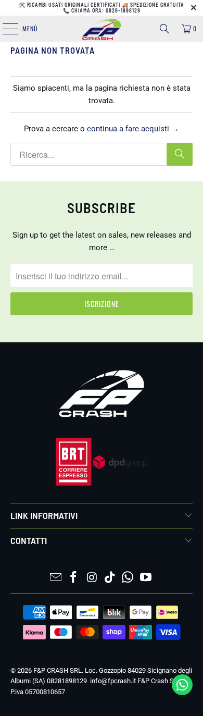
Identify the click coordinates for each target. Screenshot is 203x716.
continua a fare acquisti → (133, 128)
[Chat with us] (182, 692)
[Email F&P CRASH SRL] (56, 578)
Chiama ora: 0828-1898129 (106, 10)
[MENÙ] (4, 29)
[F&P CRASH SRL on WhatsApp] (128, 578)
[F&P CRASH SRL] (102, 29)
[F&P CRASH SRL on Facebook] (74, 578)
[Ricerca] (164, 28)
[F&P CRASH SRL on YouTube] (146, 578)
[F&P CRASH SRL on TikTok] (110, 578)
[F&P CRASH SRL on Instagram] (92, 578)
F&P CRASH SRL (57, 670)
